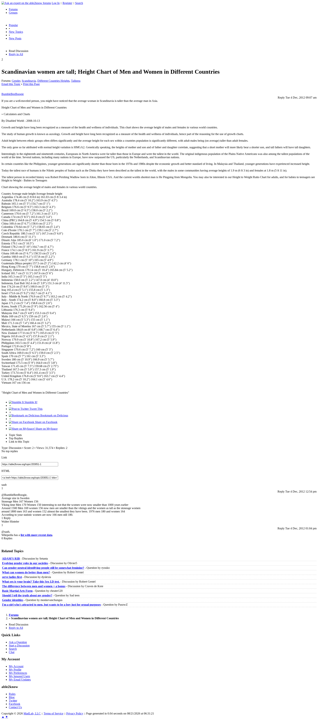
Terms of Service (53, 713)
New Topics (16, 31)
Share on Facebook (45, 422)
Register (67, 3)
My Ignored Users (19, 676)
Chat (11, 652)
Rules (12, 694)
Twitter (13, 700)
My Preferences (18, 673)
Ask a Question (18, 642)
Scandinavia (29, 80)
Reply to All (16, 54)
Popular (13, 25)
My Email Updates (20, 679)
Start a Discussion (19, 645)
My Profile (15, 669)
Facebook (14, 703)
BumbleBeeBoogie (12, 94)
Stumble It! (30, 402)
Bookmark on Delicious (54, 415)
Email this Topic (10, 84)
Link (4, 457)
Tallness (75, 80)
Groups (13, 12)
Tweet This (36, 408)
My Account (16, 666)
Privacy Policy (74, 713)
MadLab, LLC (32, 713)
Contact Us (15, 707)
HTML (5, 470)
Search (79, 3)
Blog (12, 697)
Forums (13, 9)
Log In (56, 3)
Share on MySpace (46, 428)
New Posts (15, 38)
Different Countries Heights (53, 80)
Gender (16, 80)
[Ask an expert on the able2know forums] (26, 3)
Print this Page (31, 84)
